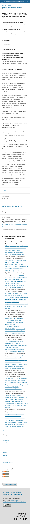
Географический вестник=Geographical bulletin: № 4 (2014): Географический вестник (16, 306)
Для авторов (5, 440)
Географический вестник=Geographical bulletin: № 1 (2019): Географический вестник (16, 269)
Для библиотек (6, 443)
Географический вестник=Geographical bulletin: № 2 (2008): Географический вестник (16, 366)
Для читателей (6, 438)
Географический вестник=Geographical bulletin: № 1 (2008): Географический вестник (16, 405)
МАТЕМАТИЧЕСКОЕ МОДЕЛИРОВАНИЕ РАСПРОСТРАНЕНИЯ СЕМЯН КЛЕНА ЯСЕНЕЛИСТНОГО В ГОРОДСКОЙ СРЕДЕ (16, 381)
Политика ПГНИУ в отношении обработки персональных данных (13, 493)
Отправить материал (10, 484)
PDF (5, 190)
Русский (4, 455)
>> (3, 430)
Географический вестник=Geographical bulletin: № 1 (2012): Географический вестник (15, 285)
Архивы (10, 5)
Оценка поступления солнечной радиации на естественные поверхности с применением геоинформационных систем (16, 279)
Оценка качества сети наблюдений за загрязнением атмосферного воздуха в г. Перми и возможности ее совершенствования (16, 360)
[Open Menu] (1, 1)
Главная (4, 5)
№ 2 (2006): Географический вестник (11, 7)
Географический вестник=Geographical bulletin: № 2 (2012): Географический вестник (15, 349)
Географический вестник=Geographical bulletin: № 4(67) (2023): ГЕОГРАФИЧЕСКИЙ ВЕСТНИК (16, 387)
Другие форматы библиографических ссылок (15, 229)
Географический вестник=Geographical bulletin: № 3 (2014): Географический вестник (16, 424)
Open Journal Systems (8, 462)
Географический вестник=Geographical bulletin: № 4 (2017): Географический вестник (15, 252)
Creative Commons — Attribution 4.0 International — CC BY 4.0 (14, 501)
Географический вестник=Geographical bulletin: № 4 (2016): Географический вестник (15, 331)
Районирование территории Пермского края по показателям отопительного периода (16, 248)
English (4, 452)
